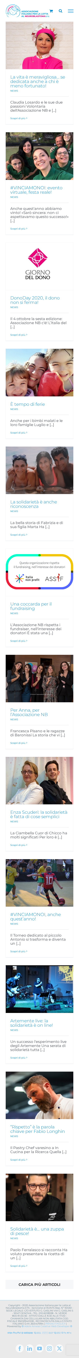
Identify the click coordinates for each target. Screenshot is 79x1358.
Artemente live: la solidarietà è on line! (31, 1023)
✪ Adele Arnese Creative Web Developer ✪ (47, 1326)
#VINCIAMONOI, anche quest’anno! (35, 917)
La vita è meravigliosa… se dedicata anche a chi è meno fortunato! (37, 81)
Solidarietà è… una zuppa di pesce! (37, 1231)
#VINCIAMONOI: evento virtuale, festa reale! (36, 190)
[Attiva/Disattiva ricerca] (60, 11)
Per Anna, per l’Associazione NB (29, 712)
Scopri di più (17, 118)
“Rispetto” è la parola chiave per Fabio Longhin (37, 1129)
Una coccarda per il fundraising (31, 606)
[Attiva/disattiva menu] (70, 11)
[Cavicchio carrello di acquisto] (51, 11)
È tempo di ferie (27, 404)
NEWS (14, 90)
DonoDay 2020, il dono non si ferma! (35, 300)
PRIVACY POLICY (55, 1323)
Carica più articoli (39, 1284)
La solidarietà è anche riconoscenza (33, 504)
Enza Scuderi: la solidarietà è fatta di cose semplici (38, 814)
